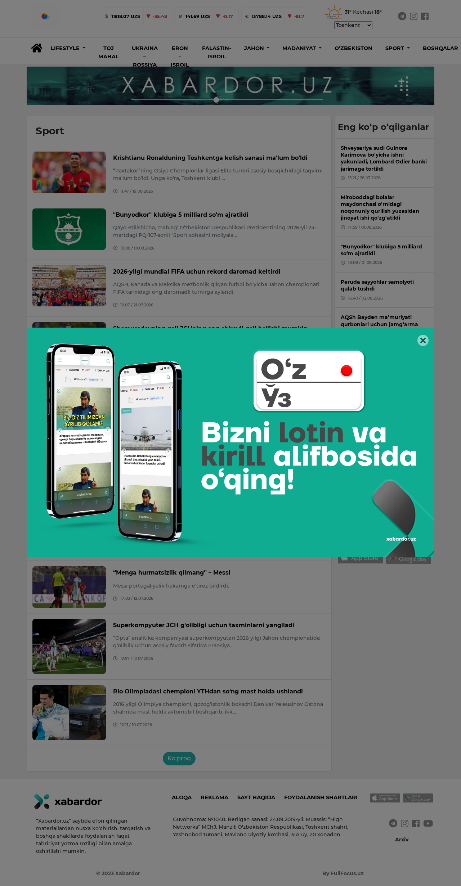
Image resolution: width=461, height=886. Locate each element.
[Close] (423, 340)
